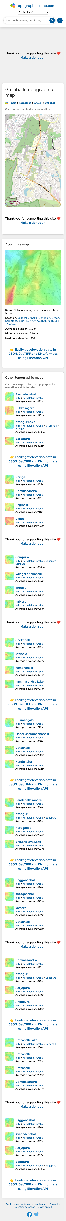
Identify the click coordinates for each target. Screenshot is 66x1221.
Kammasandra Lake (29, 682)
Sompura (22, 557)
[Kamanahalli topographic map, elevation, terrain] (9, 671)
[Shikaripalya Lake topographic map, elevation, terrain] (9, 845)
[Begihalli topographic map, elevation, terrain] (9, 508)
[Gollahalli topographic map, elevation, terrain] (33, 277)
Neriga (20, 477)
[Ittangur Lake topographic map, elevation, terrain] (9, 426)
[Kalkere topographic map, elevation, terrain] (9, 605)
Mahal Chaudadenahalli (32, 734)
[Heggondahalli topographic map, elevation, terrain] (9, 883)
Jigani (20, 519)
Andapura (22, 1002)
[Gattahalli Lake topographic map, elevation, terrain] (9, 1043)
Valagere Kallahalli (28, 574)
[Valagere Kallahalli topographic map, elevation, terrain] (9, 577)
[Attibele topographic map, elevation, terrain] (9, 657)
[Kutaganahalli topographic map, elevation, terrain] (9, 897)
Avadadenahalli (26, 394)
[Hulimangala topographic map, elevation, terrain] (9, 723)
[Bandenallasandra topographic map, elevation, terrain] (9, 803)
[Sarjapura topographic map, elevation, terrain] (9, 442)
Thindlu (20, 588)
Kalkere (20, 601)
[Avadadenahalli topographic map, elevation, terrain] (9, 397)
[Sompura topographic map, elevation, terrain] (9, 562)
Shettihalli (23, 640)
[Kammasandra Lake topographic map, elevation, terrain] (9, 685)
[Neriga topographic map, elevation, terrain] (9, 480)
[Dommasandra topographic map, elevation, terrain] (9, 494)
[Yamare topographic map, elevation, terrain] (9, 911)
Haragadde (23, 828)
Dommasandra (26, 491)
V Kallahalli (51, 425)
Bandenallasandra (28, 800)
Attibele (21, 654)
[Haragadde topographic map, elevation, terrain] (9, 831)
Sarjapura (22, 439)
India (18, 398)
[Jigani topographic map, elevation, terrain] (9, 522)
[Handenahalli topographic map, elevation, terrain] (9, 765)
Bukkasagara (24, 408)
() (32, 321)
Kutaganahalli (25, 894)
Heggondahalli (25, 880)
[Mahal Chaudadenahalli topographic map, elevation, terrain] (9, 737)
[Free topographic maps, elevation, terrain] (6, 102)
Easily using (33, 354)
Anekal (39, 398)
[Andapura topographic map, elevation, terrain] (9, 1005)
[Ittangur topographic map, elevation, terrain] (9, 817)
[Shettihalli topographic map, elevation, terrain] (9, 643)
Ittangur (19, 428)
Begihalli (21, 505)
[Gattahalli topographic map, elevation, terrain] (9, 751)
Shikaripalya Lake (28, 842)
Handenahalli (24, 762)
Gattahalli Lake (26, 1040)
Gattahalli (22, 748)
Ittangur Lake (25, 422)
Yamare (20, 908)
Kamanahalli (24, 668)
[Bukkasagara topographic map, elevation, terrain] (9, 411)
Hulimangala (24, 720)
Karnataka (28, 398)
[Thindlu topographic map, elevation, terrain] (9, 591)
